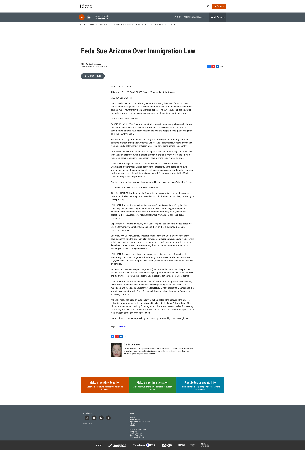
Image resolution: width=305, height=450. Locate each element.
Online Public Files (136, 435)
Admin (132, 425)
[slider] (92, 17)
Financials (133, 431)
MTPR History (135, 419)
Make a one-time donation (152, 382)
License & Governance (138, 429)
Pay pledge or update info (200, 382)
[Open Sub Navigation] (87, 25)
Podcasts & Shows (122, 25)
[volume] (89, 17)
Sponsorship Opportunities (140, 421)
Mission (132, 417)
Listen (82, 25)
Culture (104, 25)
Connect (159, 25)
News (92, 25)
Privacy (132, 423)
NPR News (122, 327)
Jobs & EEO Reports (137, 437)
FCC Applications (136, 433)
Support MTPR (143, 25)
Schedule (173, 25)
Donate (220, 6)
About (132, 413)
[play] (82, 17)
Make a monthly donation (104, 382)
